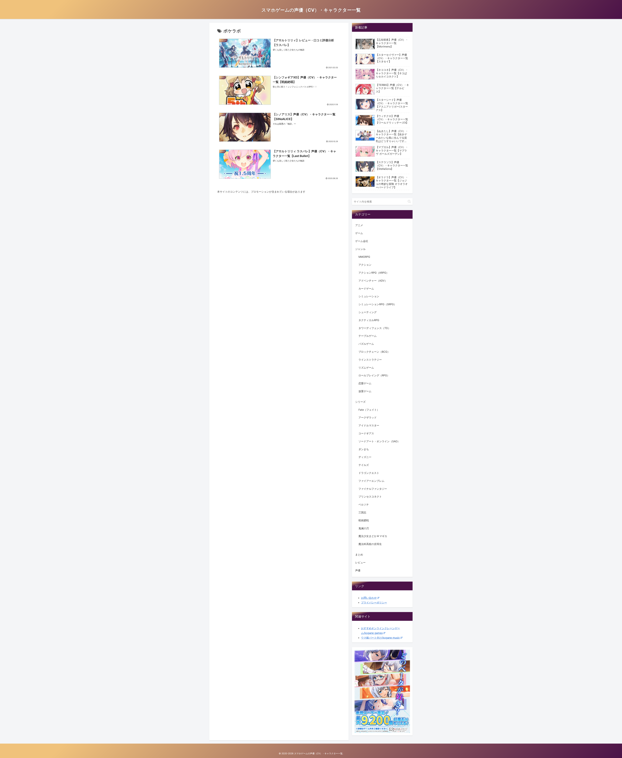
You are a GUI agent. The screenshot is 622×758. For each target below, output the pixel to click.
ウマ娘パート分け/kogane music (380, 637)
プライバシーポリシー (374, 602)
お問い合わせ (369, 597)
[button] (409, 201)
